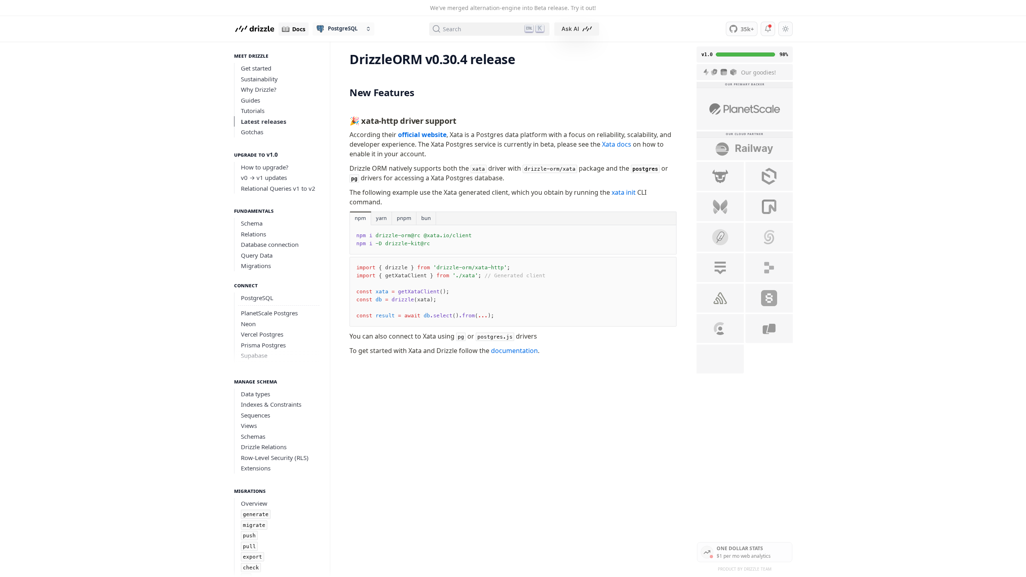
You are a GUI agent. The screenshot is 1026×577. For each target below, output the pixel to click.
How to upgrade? (265, 167)
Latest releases (263, 121)
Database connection (270, 244)
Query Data (257, 255)
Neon (248, 324)
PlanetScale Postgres (269, 313)
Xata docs (616, 144)
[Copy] (664, 238)
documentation (514, 350)
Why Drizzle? (259, 89)
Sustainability (259, 79)
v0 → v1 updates (264, 178)
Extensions (256, 468)
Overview (254, 503)
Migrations (256, 266)
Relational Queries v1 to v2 (278, 188)
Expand (277, 357)
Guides (250, 100)
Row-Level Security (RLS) (275, 458)
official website (422, 134)
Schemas (253, 436)
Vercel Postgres (262, 334)
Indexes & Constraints (271, 404)
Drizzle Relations (264, 447)
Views (249, 426)
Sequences (255, 415)
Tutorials (253, 111)
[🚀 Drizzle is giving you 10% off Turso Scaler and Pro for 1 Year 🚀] (720, 176)
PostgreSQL (257, 298)
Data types (255, 394)
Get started (256, 68)
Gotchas (252, 132)
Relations (253, 234)
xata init (624, 192)
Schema (252, 223)
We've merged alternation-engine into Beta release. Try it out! (513, 8)
